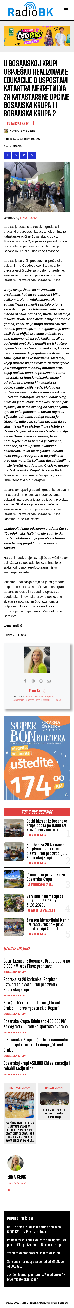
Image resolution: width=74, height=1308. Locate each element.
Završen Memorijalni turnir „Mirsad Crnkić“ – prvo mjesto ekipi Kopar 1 (48, 924)
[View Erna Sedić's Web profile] (41, 681)
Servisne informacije (41, 910)
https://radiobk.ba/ (16, 1183)
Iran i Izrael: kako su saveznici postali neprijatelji (54, 1113)
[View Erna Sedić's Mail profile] (49, 681)
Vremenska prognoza (40, 884)
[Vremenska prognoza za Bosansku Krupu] (14, 879)
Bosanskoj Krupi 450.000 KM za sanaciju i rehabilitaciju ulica (37, 1066)
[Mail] (8, 1189)
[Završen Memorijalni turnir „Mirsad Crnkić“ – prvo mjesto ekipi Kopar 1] (14, 927)
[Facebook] (7, 155)
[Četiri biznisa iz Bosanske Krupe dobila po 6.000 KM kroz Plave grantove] (14, 828)
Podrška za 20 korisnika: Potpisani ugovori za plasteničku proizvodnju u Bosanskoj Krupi (47, 851)
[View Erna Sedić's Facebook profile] (25, 681)
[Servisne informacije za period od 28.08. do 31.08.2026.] (14, 903)
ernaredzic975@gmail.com (26, 700)
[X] (15, 155)
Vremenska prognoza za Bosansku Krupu (46, 877)
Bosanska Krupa (37, 835)
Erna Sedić (28, 131)
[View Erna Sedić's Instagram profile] (33, 681)
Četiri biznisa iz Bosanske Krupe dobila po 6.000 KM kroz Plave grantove (47, 825)
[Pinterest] (23, 155)
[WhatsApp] (32, 155)
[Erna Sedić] (7, 131)
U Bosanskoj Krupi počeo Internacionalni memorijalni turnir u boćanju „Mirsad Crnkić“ (36, 1045)
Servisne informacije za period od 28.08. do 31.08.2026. (45, 900)
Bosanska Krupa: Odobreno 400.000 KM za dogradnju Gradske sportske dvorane (36, 1024)
